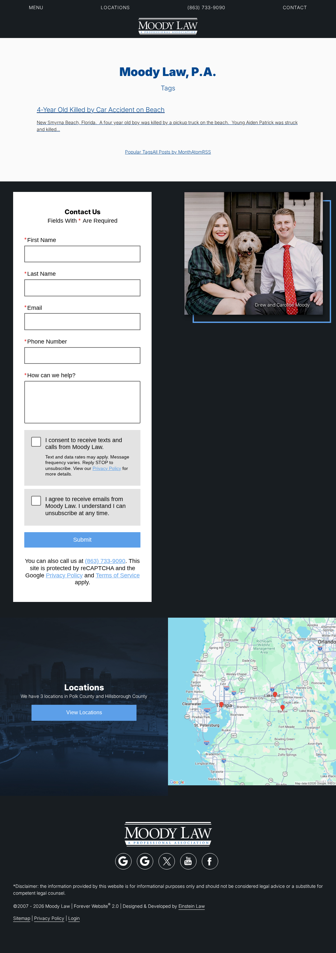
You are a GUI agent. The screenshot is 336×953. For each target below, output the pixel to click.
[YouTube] (188, 861)
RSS (206, 151)
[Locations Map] (252, 701)
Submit (82, 539)
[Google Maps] (123, 861)
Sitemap (21, 918)
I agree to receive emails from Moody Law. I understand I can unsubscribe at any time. (85, 506)
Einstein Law (191, 906)
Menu (36, 7)
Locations (115, 7)
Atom (196, 151)
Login (74, 918)
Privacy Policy (107, 468)
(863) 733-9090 (206, 7)
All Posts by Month (172, 151)
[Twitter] (166, 861)
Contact (295, 7)
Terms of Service (118, 575)
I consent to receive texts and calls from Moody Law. (87, 456)
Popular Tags (139, 151)
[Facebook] (210, 861)
